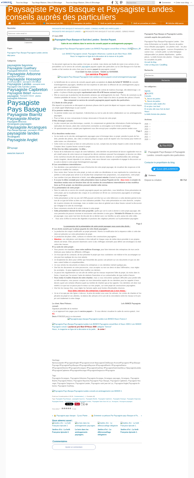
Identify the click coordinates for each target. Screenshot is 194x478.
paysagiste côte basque (32, 82)
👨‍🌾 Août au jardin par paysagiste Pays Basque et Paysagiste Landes (111, 23)
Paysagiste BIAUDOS (17, 71)
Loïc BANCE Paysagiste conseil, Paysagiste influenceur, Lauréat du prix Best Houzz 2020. (97, 54)
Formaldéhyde (34, 71)
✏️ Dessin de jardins (152, 99)
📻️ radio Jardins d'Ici (27, 23)
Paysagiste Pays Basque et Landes (66, 31)
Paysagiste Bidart (19, 93)
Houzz (147, 112)
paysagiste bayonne (20, 65)
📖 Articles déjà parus (175, 23)
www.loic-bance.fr (15, 153)
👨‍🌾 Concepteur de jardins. (81, 23)
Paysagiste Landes (19, 84)
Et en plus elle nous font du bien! (157, 109)
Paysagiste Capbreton (27, 90)
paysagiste (13, 96)
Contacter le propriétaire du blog (160, 162)
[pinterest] (121, 2)
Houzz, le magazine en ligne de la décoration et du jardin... (78, 329)
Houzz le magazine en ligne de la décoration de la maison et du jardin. (97, 56)
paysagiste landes (23, 133)
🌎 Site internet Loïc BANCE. (54, 23)
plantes (38, 96)
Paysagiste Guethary (21, 68)
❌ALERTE (149, 94)
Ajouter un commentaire (73, 447)
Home (10, 22)
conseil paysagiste (14, 82)
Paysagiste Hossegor (24, 79)
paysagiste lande (39, 84)
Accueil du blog (150, 62)
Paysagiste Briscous (16, 122)
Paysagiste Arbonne (24, 74)
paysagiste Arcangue (16, 77)
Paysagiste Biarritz (24, 115)
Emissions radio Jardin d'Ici (155, 104)
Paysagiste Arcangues (27, 127)
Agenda (147, 91)
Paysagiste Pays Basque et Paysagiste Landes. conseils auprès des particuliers (85, 28)
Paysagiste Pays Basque (26, 106)
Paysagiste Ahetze (23, 119)
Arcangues (13, 136)
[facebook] (112, 2)
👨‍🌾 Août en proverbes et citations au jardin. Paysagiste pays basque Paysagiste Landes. (144, 23)
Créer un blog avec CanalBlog (156, 65)
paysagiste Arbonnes (17, 98)
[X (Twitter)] (116, 2)
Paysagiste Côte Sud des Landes (21, 87)
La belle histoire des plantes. (155, 114)
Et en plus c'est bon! (152, 106)
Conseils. (148, 96)
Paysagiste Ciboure (27, 96)
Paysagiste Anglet (22, 140)
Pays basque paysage (17, 130)
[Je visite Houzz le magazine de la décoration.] (97, 49)
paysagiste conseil (35, 130)
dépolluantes (37, 93)
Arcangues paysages (19, 124)
